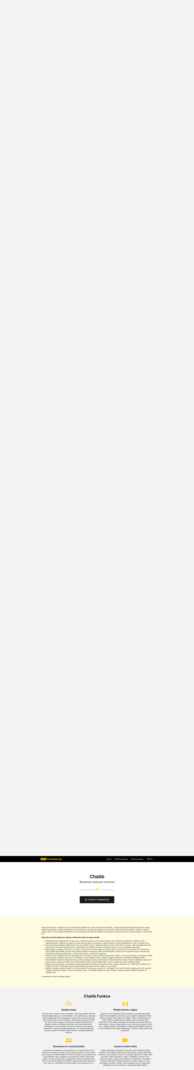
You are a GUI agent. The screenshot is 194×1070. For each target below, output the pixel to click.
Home (109, 859)
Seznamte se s (77, 956)
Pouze (95, 943)
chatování (101, 956)
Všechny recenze (121, 859)
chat (116, 932)
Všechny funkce (137, 859)
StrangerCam (54, 859)
